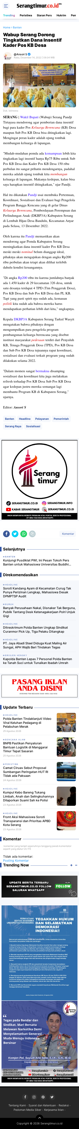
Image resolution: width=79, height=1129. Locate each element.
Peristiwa (26, 15)
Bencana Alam (15, 739)
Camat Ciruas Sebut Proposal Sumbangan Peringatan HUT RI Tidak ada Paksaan (25, 772)
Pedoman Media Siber (27, 1109)
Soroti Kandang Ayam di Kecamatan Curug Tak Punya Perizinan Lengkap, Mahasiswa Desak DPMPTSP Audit (37, 592)
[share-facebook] (6, 534)
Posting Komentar (16, 860)
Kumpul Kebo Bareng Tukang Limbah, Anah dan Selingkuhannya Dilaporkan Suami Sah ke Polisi (28, 796)
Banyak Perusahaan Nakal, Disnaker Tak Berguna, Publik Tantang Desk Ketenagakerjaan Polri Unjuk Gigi (39, 612)
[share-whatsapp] (23, 534)
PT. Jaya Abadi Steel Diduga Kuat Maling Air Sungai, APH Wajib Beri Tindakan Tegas (35, 645)
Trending (9, 15)
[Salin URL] (32, 534)
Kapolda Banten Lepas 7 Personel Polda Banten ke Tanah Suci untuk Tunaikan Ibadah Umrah (37, 661)
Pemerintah (61, 418)
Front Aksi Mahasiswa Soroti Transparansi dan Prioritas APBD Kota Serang (27, 821)
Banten (9, 418)
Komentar (67, 533)
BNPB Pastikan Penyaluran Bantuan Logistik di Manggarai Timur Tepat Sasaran (25, 747)
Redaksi (64, 1105)
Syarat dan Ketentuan (42, 1105)
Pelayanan (42, 418)
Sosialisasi (33, 426)
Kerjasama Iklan (54, 1109)
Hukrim (61, 15)
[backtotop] (39, 1118)
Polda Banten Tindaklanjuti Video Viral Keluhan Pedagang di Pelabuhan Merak (27, 723)
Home (6, 27)
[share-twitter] (15, 534)
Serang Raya (13, 426)
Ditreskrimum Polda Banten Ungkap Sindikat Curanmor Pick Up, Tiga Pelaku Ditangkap (35, 629)
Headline (24, 418)
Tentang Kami (17, 1105)
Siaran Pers (44, 15)
